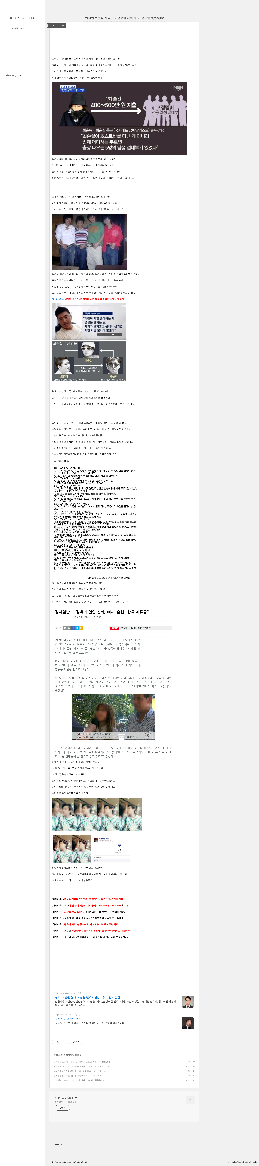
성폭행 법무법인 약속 (68, 1019)
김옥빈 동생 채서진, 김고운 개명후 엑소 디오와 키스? (76, 1076)
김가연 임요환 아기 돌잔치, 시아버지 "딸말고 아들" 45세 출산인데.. (82, 1062)
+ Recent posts (58, 1144)
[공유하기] (62, 1042)
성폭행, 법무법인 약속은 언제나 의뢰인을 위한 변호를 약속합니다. (90, 1023)
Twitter (64, 1162)
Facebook (70, 1162)
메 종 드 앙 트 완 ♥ (22, 18)
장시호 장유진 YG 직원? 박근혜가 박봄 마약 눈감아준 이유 (79, 1071)
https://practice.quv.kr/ (64, 1015)
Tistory (239, 1162)
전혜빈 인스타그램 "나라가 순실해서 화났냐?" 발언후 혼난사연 (80, 1066)
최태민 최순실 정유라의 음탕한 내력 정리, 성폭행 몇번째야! (124, 18)
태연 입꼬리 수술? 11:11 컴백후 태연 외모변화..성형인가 (78, 1080)
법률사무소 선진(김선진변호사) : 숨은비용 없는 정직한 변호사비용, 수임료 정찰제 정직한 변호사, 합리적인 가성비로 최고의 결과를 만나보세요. (115, 1003)
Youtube (78, 1162)
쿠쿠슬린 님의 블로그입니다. (68, 1102)
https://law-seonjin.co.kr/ (65, 993)
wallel (255, 1162)
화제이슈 (13, 75)
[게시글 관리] (66, 1042)
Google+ (85, 1162)
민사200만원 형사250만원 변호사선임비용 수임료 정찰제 (89, 997)
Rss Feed (55, 1162)
